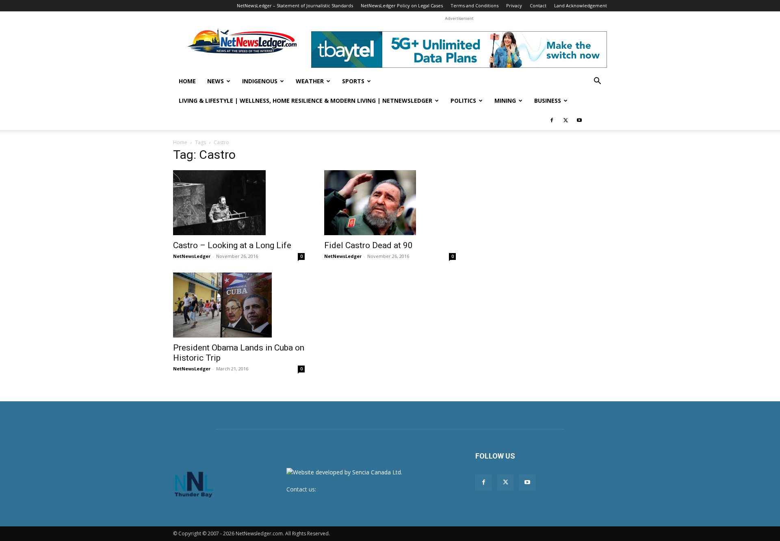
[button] (597, 82)
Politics (463, 100)
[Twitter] (565, 120)
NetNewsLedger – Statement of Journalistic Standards (295, 5)
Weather (310, 81)
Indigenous (259, 81)
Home (187, 81)
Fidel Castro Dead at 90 (368, 245)
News (215, 81)
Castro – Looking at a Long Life (232, 245)
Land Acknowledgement (580, 5)
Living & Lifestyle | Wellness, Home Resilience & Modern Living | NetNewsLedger (305, 100)
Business (547, 100)
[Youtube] (579, 120)
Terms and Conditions (474, 5)
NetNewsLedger (191, 256)
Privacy (514, 5)
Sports (353, 81)
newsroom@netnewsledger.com (360, 489)
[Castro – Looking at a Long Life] (239, 202)
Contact (538, 5)
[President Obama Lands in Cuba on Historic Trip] (239, 305)
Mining (505, 100)
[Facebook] (552, 120)
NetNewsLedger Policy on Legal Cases (402, 5)
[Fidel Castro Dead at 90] (390, 202)
